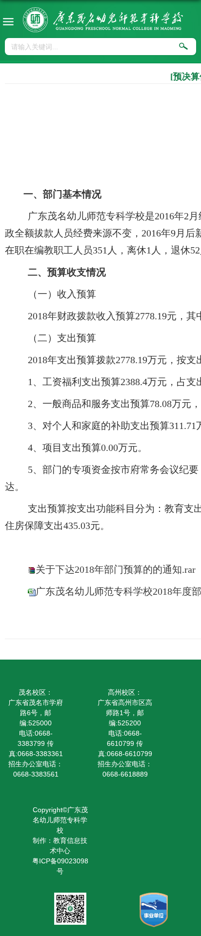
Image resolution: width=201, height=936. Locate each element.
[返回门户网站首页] (103, 20)
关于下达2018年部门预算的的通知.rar (116, 569)
